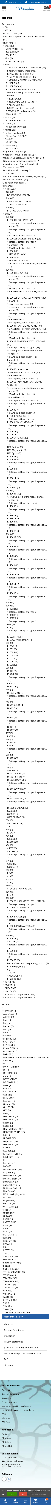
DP (6, 1069)
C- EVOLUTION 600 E (19, 888)
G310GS (12, 866)
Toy (9, 885)
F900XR (12, 674)
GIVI (7, 1110)
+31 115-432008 (9, 1458)
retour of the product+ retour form (22, 1353)
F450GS (12, 842)
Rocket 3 (12, 148)
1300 (10, 935)
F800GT (12, 708)
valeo (7, 1290)
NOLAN (8, 1197)
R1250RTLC (14, 98)
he (6, 1113)
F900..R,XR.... (13, 114)
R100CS (12, 661)
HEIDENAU (10, 1119)
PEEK (7, 1225)
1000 (10, 207)
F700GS (12, 758)
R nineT (12, 360)
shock (9, 45)
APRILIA (10, 189)
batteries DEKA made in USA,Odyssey (24, 176)
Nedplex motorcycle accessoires (21, 161)
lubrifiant (15, 244)
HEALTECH (10, 1116)
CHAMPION (10, 1048)
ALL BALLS (10, 1013)
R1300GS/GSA (14, 975)
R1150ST (13, 518)
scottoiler (9, 1259)
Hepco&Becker (13, 1129)
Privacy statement (13, 1341)
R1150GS (13, 531)
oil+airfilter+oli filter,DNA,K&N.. (27, 328)
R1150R (12, 521)
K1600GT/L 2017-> (18, 907)
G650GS (12, 814)
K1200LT (13, 478)
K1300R (12, 950)
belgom (8, 1023)
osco (7, 1209)
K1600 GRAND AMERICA (21, 926)
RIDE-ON (9, 1240)
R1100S (13, 555)
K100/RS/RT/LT (16, 636)
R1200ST (13, 434)
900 (8, 30)
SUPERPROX (11, 1268)
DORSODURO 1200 (18, 195)
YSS (6, 1303)
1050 (10, 602)
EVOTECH (9, 1091)
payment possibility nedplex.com (21, 1347)
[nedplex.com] (25, 8)
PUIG (7, 1231)
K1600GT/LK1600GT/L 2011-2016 (26, 901)
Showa (8, 1265)
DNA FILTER (11, 1066)
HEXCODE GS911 (14, 1132)
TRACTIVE (10, 1278)
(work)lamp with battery (17, 170)
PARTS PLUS (11, 1222)
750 (9, 739)
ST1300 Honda (16, 120)
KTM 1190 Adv (15, 61)
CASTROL (9, 1041)
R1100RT (14, 537)
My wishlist (7, 1446)
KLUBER (9, 1150)
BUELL (10, 982)
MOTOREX (10, 1181)
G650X (12, 811)
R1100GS (13, 574)
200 (9, 870)
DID (6, 1063)
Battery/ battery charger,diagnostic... (28, 963)
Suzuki (10, 123)
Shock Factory (12, 1262)
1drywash (9, 1010)
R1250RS (13, 257)
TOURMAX (10, 1275)
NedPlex (9, 1191)
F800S (11, 727)
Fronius (9, 1101)
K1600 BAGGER (16, 916)
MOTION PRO (12, 1175)
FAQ (6, 1359)
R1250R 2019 (17, 254)
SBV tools (10, 1256)
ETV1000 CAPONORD (19, 210)
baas (7, 1020)
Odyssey (9, 1200)
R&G (7, 1237)
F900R (12, 671)
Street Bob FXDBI (16, 136)
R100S (12, 649)
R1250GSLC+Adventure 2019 (24, 238)
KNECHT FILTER (13, 1153)
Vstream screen (13, 167)
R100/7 (12, 646)
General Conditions (14, 1330)
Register (5, 1434)
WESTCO (9, 1293)
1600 (10, 898)
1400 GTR (12, 52)
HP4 (11, 624)
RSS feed (6, 1422)
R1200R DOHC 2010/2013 (21, 422)
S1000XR (13, 618)
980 (9, 643)
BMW (9, 64)
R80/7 (11, 736)
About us (8, 1324)
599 (9, 829)
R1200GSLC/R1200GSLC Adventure (27, 297)
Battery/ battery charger (21, 70)
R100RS (12, 652)
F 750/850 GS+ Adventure (21, 111)
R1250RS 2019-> (18, 260)
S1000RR (13, 615)
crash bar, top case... (20, 304)
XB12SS (11, 142)
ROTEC (8, 1250)
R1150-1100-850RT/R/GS (21, 77)
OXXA (7, 1216)
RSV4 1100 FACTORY (19, 201)
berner (8, 1026)
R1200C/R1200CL (17, 437)
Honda (10, 117)
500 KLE (11, 55)
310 (9, 860)
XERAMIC (10, 1300)
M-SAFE (8, 1166)
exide (7, 1094)
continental (10, 1051)
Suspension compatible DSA (19, 997)
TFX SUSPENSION (14, 1272)
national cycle (12, 1184)
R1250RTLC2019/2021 (20, 220)
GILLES (8, 1107)
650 (9, 767)
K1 (10, 627)
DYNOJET (9, 1085)
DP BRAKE (10, 1073)
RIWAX (8, 1244)
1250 (10, 216)
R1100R (12, 565)
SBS (6, 1253)
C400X (12, 848)
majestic (9, 1172)
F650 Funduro (16, 773)
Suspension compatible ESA (19, 994)
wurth (8, 1296)
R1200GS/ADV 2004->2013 (21, 101)
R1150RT (14, 493)
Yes (12, 1494)
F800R (12, 717)
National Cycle (12, 1188)
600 (9, 820)
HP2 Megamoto (17, 450)
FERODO (9, 1097)
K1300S (12, 938)
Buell (9, 139)
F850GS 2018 (15, 692)
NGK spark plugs (14, 1194)
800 (9, 702)
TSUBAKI (9, 1284)
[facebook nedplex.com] (4, 1479)
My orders (6, 1438)
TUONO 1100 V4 (17, 204)
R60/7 (11, 832)
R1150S (12, 515)
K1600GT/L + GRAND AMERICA (24, 80)
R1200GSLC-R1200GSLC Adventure (26, 67)
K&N (7, 1147)
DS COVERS (10, 1082)
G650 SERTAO (16, 817)
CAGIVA (10, 985)
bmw (7, 1032)
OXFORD (9, 1212)
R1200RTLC (14, 86)
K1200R (12, 468)
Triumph (11, 145)
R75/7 (11, 742)
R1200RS (13, 409)
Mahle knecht (12, 1169)
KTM (9, 58)
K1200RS (13, 459)
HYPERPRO (10, 1144)
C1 (10, 876)
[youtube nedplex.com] (9, 1479)
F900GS (12, 686)
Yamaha (10, 129)
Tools (8, 173)
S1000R (12, 608)
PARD (8, 1219)
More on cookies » (39, 1494)
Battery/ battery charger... (24, 347)
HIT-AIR (9, 1138)
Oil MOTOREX (12, 33)
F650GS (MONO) (17, 779)
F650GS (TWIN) (16, 789)
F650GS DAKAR (16, 798)
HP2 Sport (14, 453)
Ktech (7, 1160)
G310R (12, 863)
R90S (11, 683)
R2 (10, 873)
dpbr (7, 1076)
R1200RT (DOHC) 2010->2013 (24, 325)
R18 (10, 894)
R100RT (12, 655)
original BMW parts (15, 151)
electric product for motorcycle (20, 164)
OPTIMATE (10, 1206)
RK (6, 1247)
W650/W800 (14, 49)
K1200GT (13, 487)
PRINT (8, 1228)
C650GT (13, 770)
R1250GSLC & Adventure (20, 89)
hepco (8, 1122)
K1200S (12, 456)
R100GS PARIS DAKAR (20, 639)
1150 (10, 490)
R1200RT (13, 83)
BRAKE (13, 300)
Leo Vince (9, 1163)
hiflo (7, 1135)
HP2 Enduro (15, 447)
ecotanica (9, 1088)
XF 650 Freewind (16, 126)
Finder (8, 185)
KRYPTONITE (11, 1157)
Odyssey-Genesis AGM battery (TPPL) (24, 157)
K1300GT (13, 960)
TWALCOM (10, 1287)
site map (8, 1365)
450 (9, 835)
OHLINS (9, 1203)
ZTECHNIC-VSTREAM (16, 1312)
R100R (12, 664)
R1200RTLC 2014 (17, 272)
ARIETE (8, 1017)
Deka (8, 1054)
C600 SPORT (15, 823)
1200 (10, 192)
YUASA (8, 1306)
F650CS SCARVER (17, 807)
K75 (10, 745)
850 (9, 689)
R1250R (12, 251)
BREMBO (9, 1038)
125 (9, 879)
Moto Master (12, 1178)
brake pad (14, 978)
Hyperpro (10, 42)
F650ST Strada (16, 776)
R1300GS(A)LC (16, 966)
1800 (10, 891)
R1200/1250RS (15, 105)
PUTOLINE (10, 1234)
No (23, 1494)
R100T (12, 658)
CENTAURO (10, 1045)
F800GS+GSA (15, 705)
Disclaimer (9, 1335)
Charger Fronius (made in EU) (20, 154)
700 (9, 755)
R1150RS (13, 506)
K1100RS (13, 593)
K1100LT (13, 583)
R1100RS (13, 546)
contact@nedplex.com (13, 1461)
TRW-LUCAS (11, 1281)
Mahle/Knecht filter (15, 179)
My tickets (6, 1442)
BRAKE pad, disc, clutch (20, 73)
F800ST (12, 730)
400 (9, 845)
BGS (7, 1029)
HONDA (10, 991)
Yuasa (8, 1309)
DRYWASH (10, 1079)
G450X (12, 839)
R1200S (12, 431)
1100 (10, 198)
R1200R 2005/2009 (18, 416)
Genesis (9, 1104)
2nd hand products (14, 182)
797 (9, 733)
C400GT (13, 851)
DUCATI (10, 988)
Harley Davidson (15, 133)
